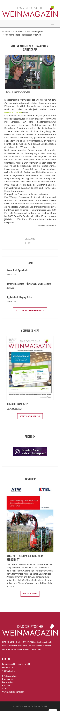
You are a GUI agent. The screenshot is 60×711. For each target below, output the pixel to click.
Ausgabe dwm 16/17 (17, 404)
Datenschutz (8, 682)
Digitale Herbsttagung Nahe (19, 297)
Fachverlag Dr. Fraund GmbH (33, 706)
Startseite (7, 31)
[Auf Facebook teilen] (25, 242)
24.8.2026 (11, 274)
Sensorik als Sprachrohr (17, 270)
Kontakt (6, 685)
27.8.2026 (11, 301)
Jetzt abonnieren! (30, 416)
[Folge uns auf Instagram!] (29, 242)
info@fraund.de (9, 676)
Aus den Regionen (35, 31)
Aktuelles (19, 31)
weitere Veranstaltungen (30, 310)
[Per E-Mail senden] (33, 242)
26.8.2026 (11, 287)
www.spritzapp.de (13, 112)
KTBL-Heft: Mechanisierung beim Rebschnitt (25, 557)
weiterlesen (30, 593)
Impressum (7, 679)
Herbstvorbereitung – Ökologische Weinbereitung (29, 284)
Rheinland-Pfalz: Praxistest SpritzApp (23, 34)
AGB (4, 688)
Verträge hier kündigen (13, 691)
